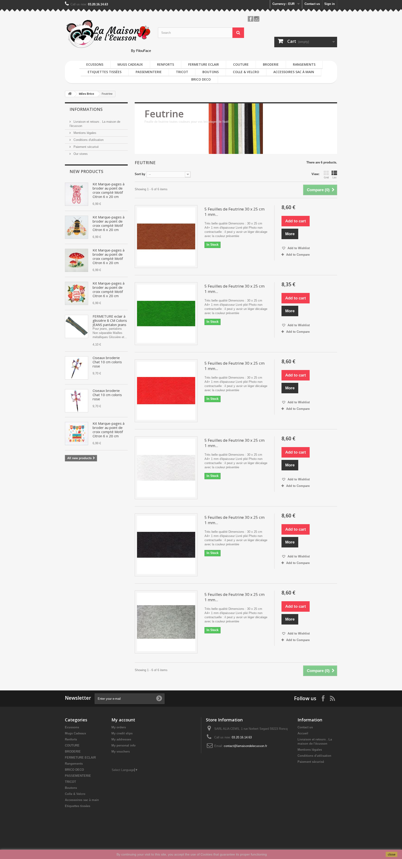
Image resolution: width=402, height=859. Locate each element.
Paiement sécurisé (86, 147)
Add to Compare (298, 254)
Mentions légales (84, 133)
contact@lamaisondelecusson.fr (245, 746)
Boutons (210, 72)
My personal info (123, 745)
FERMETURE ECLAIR (203, 64)
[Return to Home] (69, 94)
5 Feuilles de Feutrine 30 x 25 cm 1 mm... (234, 211)
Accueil (303, 733)
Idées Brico (86, 93)
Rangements (304, 64)
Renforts (165, 64)
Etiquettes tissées (104, 72)
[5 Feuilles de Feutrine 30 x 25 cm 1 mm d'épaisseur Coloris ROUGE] (166, 391)
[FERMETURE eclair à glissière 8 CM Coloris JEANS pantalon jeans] (76, 326)
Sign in (329, 4)
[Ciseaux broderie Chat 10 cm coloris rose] (76, 368)
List (334, 177)
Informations (86, 109)
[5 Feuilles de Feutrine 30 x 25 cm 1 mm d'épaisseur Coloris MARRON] (166, 236)
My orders (118, 727)
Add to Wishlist (298, 248)
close (391, 854)
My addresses (121, 739)
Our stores (80, 154)
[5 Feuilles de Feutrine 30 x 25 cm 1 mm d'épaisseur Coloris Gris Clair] (166, 622)
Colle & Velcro (246, 72)
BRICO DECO (201, 79)
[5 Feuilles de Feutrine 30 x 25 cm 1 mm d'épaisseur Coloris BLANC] (166, 468)
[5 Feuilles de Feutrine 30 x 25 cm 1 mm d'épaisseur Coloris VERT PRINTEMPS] (166, 314)
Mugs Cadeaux (130, 64)
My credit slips (122, 733)
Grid (326, 177)
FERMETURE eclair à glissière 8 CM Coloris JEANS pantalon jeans (110, 320)
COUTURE (241, 64)
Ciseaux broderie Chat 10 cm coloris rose (107, 361)
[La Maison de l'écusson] (108, 34)
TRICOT (182, 72)
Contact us (312, 4)
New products (86, 171)
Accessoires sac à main (293, 72)
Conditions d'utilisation (88, 140)
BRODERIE (271, 64)
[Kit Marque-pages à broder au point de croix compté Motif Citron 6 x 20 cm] (76, 194)
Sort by (140, 174)
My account (123, 720)
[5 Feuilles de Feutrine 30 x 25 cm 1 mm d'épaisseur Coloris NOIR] (166, 545)
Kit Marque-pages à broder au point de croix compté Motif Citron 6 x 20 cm (108, 190)
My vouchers (120, 751)
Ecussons (94, 64)
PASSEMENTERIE (149, 72)
